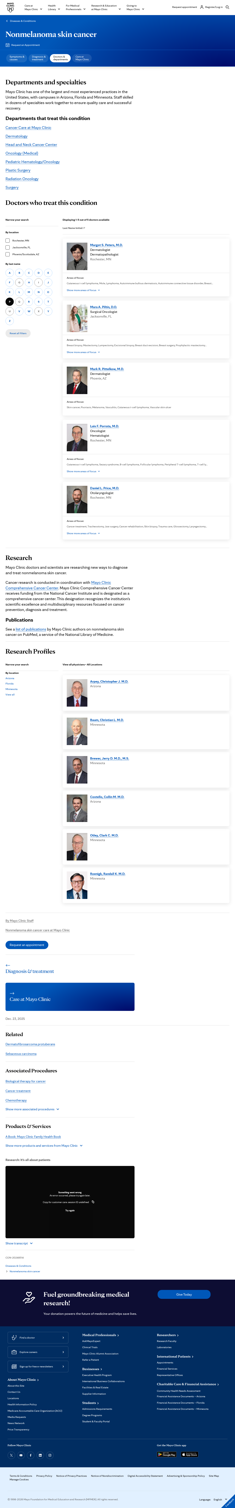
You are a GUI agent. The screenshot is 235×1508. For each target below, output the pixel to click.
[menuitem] (17, 58)
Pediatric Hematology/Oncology (33, 161)
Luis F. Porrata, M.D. (104, 426)
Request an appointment (27, 945)
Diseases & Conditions (23, 20)
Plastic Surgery (18, 170)
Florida (10, 683)
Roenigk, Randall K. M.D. (107, 874)
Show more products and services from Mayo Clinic (42, 1145)
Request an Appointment (25, 45)
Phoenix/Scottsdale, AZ (25, 254)
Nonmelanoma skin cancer (51, 34)
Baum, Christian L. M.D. (107, 720)
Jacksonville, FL (21, 247)
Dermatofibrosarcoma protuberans (30, 1044)
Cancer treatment (18, 1091)
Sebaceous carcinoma (21, 1054)
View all (10, 694)
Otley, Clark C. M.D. (104, 835)
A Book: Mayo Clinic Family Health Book (33, 1137)
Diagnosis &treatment (39, 58)
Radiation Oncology (22, 178)
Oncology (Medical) (22, 153)
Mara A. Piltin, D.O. (103, 307)
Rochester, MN (20, 240)
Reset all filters (18, 333)
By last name (13, 263)
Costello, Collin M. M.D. (107, 797)
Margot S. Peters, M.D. (106, 245)
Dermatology (17, 136)
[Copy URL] (93, 1202)
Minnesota (12, 689)
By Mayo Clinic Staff (20, 921)
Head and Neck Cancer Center (31, 144)
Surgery (12, 187)
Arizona (10, 678)
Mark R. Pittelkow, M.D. (107, 369)
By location (12, 232)
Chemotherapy (16, 1100)
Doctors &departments (60, 58)
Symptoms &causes (17, 58)
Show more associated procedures (30, 1109)
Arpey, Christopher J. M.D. (109, 681)
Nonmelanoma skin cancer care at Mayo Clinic (38, 930)
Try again (69, 1210)
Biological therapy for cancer (26, 1081)
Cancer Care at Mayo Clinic (28, 127)
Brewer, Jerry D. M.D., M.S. (109, 758)
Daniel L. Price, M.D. (104, 488)
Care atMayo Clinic (82, 58)
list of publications (31, 629)
